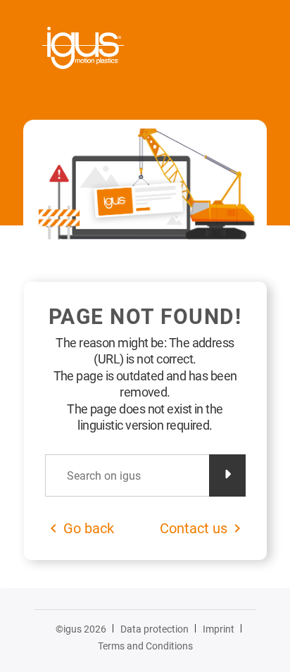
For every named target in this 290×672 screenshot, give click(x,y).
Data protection (154, 629)
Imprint (218, 629)
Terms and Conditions (145, 646)
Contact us (193, 528)
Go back (88, 528)
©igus (81, 629)
